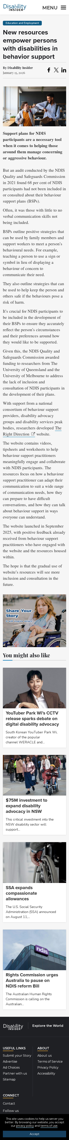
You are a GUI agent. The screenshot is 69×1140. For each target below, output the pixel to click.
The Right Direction (32, 431)
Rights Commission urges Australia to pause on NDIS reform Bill (32, 980)
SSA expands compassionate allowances (21, 893)
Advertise (10, 1061)
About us (44, 1055)
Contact (9, 1103)
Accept (34, 1134)
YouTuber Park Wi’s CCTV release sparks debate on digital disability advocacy (32, 718)
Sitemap (9, 1079)
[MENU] (62, 8)
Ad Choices (11, 1067)
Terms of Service (50, 1061)
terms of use (49, 1125)
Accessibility (46, 1073)
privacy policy (25, 1125)
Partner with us (15, 1073)
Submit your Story (17, 1055)
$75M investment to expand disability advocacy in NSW (26, 805)
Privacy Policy (47, 1067)
